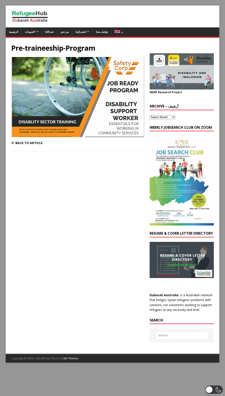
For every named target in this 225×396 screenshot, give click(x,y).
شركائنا (49, 32)
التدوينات (30, 32)
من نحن (64, 32)
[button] (214, 389)
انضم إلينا (81, 32)
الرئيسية (13, 32)
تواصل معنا (102, 32)
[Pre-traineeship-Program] (78, 134)
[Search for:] (182, 335)
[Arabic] (119, 32)
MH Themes (71, 358)
